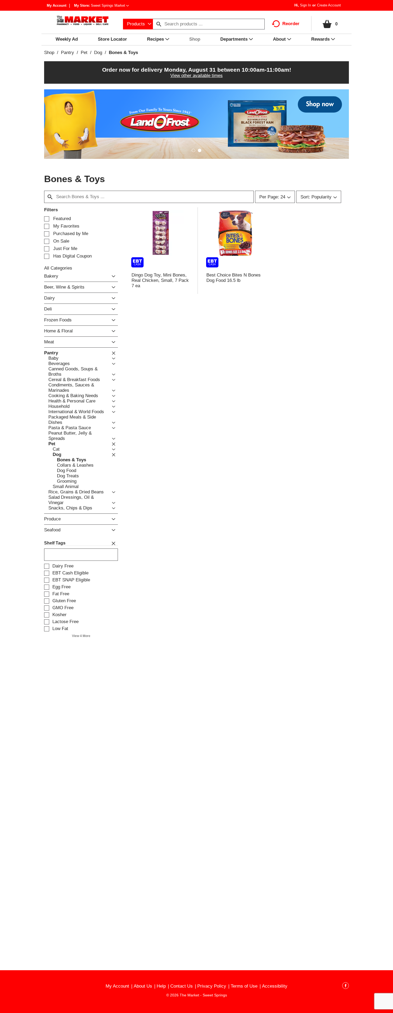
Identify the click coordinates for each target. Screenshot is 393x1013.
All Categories (58, 268)
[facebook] (345, 986)
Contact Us (181, 986)
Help (161, 986)
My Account (56, 5)
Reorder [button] (290, 23)
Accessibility (274, 986)
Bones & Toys (123, 52)
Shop (49, 52)
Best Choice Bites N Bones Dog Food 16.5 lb (233, 278)
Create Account (329, 5)
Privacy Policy (211, 986)
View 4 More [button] (81, 636)
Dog (98, 52)
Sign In (305, 5)
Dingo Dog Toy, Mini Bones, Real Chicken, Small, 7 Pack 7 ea (160, 280)
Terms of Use (244, 986)
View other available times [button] (196, 75)
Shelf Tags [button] (55, 543)
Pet (84, 52)
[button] (110, 5)
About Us (143, 986)
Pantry (67, 52)
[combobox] (138, 24)
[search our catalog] (159, 24)
